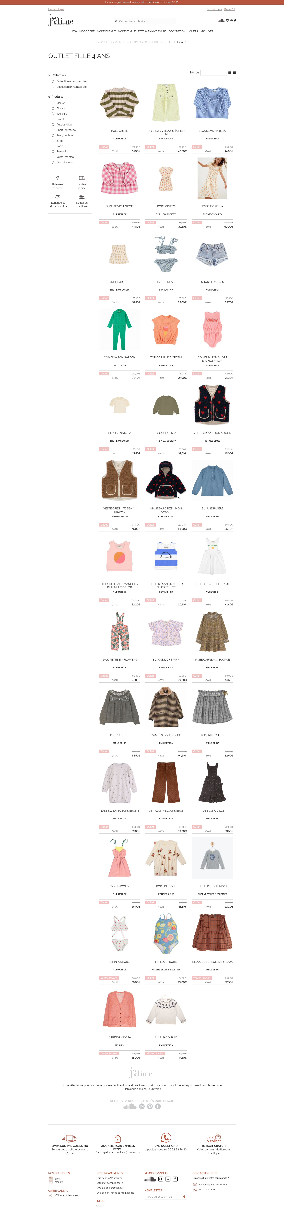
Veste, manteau (66, 156)
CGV (98, 1205)
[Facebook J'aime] (176, 1179)
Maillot (61, 103)
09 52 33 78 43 (207, 1189)
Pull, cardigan (65, 124)
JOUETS (193, 31)
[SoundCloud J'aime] (151, 1179)
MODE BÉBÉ (87, 31)
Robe (60, 146)
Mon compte (214, 9)
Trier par (195, 72)
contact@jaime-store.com (213, 1184)
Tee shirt (62, 113)
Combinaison (64, 162)
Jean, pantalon (65, 135)
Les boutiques (56, 9)
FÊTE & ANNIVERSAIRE (152, 31)
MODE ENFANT (106, 31)
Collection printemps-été (72, 86)
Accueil (103, 42)
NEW (74, 31)
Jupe (60, 140)
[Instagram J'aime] (161, 1179)
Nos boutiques (59, 1173)
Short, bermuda (66, 130)
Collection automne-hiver (72, 81)
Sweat (60, 119)
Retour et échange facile (109, 1183)
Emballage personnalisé (109, 1188)
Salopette (62, 151)
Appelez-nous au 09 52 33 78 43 (166, 1149)
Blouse (61, 108)
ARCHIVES (206, 31)
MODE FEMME (127, 31)
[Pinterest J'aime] (169, 1179)
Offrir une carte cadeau (66, 1195)
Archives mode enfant (144, 42)
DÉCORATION (177, 31)
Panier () (229, 9)
